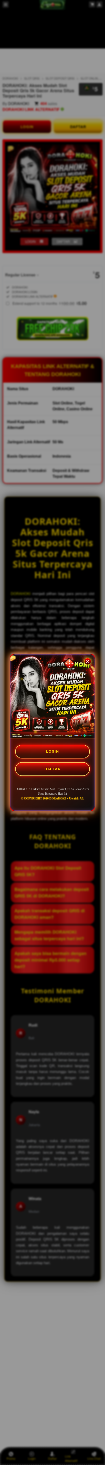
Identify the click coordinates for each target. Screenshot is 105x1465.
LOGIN (52, 751)
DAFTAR (52, 769)
